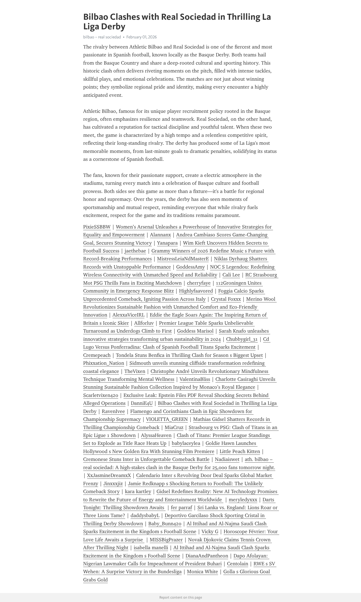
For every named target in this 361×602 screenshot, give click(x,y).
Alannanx (160, 235)
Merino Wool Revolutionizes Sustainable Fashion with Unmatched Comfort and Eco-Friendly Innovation (180, 307)
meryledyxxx (243, 499)
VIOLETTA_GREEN (167, 419)
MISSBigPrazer (166, 540)
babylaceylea (186, 443)
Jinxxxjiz (113, 483)
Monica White (202, 571)
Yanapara (167, 243)
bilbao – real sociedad (102, 36)
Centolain (237, 564)
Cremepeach (97, 355)
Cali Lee (231, 275)
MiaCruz (174, 427)
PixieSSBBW (97, 227)
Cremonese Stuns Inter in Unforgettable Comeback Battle (146, 459)
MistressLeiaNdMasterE (183, 259)
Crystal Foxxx (226, 299)
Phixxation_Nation (103, 363)
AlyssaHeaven (156, 435)
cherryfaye (199, 283)
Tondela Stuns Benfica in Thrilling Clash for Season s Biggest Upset (189, 355)
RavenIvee (113, 411)
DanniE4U (142, 403)
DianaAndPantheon (207, 556)
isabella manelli (151, 547)
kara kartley (138, 491)
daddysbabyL (145, 515)
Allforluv (144, 323)
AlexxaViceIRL (128, 315)
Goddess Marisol (195, 331)
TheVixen (134, 371)
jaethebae (135, 251)
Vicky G (210, 531)
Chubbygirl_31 (242, 339)
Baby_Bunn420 (164, 523)
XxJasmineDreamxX (109, 475)
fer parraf (181, 507)
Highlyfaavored (196, 291)
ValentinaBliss (195, 379)
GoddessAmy (190, 267)
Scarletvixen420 (100, 395)
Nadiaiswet (227, 459)
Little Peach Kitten (240, 451)
